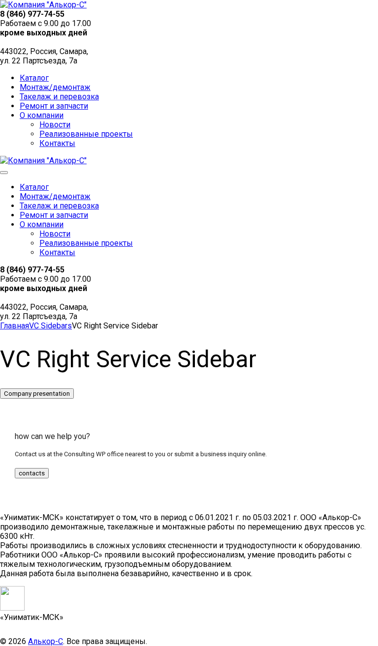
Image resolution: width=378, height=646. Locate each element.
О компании (41, 115)
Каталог (34, 78)
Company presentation (37, 393)
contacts (32, 473)
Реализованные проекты (86, 134)
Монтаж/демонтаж (55, 87)
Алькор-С (45, 641)
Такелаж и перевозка (59, 96)
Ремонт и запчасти (54, 106)
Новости (54, 124)
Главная (14, 325)
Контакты (57, 143)
